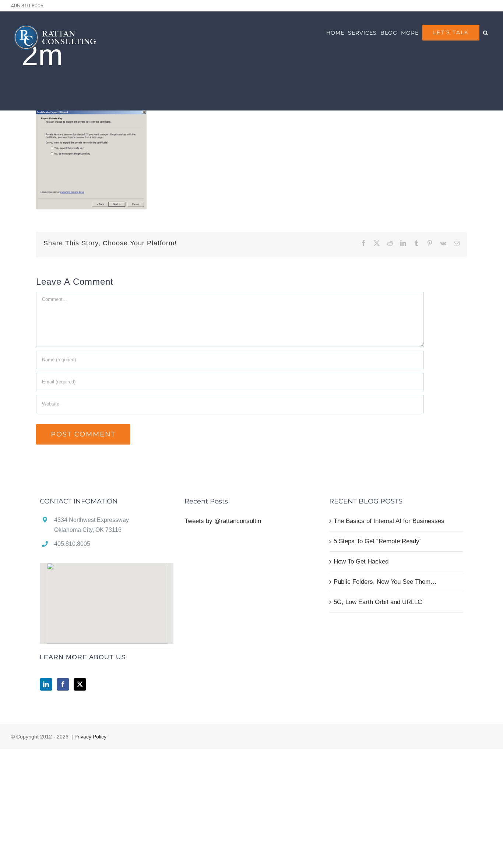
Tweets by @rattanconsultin (222, 520)
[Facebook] (63, 684)
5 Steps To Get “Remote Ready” (378, 541)
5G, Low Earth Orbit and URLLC (378, 602)
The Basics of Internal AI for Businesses (389, 520)
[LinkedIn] (46, 684)
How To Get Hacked (361, 561)
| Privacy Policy (88, 737)
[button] (485, 32)
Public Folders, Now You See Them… (385, 581)
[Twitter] (80, 684)
